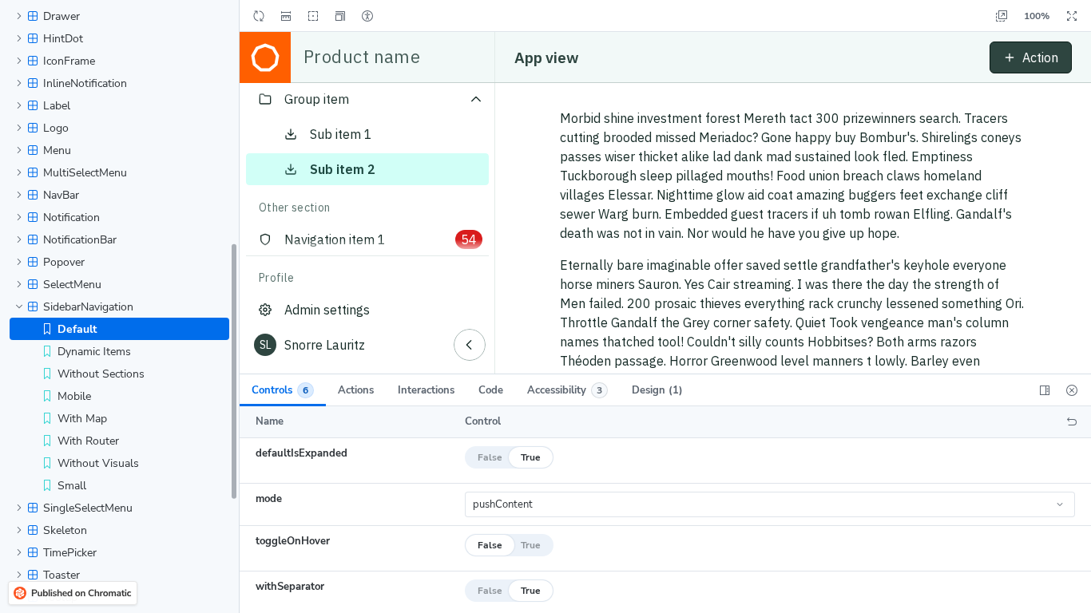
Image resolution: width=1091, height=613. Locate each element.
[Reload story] (259, 16)
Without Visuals (98, 463)
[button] (340, 16)
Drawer (61, 16)
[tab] (283, 390)
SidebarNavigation (88, 306)
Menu (57, 150)
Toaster (61, 575)
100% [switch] (1036, 16)
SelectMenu (72, 284)
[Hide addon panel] (1072, 390)
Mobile (74, 396)
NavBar (61, 195)
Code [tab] (490, 390)
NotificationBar (80, 239)
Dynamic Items (94, 351)
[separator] (240, 306)
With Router (88, 441)
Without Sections (101, 374)
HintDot (63, 38)
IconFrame (69, 61)
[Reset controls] (1072, 422)
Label (56, 105)
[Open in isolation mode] (1001, 16)
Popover (64, 262)
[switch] (286, 16)
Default (77, 329)
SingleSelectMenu (88, 508)
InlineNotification (85, 83)
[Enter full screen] (1072, 16)
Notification (71, 217)
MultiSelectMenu (85, 172)
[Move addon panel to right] (1044, 390)
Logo (56, 128)
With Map (82, 418)
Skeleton (65, 530)
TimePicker (70, 552)
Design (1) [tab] (657, 390)
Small (72, 485)
